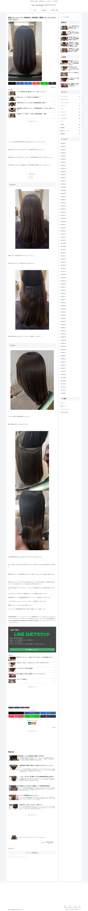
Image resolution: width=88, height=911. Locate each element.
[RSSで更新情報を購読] (35, 723)
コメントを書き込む (32, 852)
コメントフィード (65, 409)
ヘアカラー (11, 707)
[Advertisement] (32, 130)
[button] (52, 83)
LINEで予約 (75, 907)
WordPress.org (64, 412)
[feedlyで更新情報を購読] (32, 723)
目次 (30, 174)
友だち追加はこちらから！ (32, 649)
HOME (65, 907)
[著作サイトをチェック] (29, 723)
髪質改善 (27, 707)
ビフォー (31, 176)
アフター (31, 178)
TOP (79, 907)
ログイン (63, 403)
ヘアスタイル (17, 707)
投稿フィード (64, 406)
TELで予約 (70, 907)
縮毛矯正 (22, 707)
